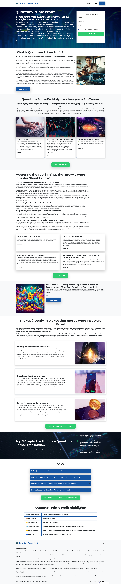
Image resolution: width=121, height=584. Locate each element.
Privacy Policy (101, 581)
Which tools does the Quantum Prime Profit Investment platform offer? (57, 477)
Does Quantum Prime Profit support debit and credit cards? (53, 484)
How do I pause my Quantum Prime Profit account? (50, 490)
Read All (19, 153)
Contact (95, 3)
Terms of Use (92, 581)
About (89, 3)
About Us (91, 543)
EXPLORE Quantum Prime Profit (60, 426)
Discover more (61, 165)
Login (102, 3)
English (102, 583)
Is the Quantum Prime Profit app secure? (46, 471)
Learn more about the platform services (60, 498)
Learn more (23, 89)
